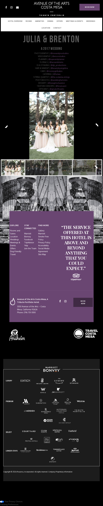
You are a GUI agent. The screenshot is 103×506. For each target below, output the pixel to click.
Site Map (42, 254)
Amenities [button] (39, 21)
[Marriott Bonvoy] (51, 369)
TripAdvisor (29, 242)
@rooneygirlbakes (54, 71)
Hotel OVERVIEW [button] (15, 21)
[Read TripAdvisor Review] (76, 277)
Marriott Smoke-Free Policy (43, 236)
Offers (59, 21)
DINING (50, 21)
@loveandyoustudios (59, 53)
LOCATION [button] (46, 28)
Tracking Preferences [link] (9, 504)
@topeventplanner (56, 59)
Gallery (41, 230)
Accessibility (43, 245)
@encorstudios (58, 56)
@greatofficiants (57, 89)
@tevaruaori (61, 86)
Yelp (26, 245)
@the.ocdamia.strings (60, 77)
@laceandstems (56, 62)
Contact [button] (57, 28)
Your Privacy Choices (13, 501)
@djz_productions (58, 65)
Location (14, 236)
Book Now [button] (89, 7)
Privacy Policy (44, 242)
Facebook (28, 239)
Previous (6, 125)
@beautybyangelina (59, 68)
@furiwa (56, 74)
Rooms (29, 21)
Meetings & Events (74, 21)
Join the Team (30, 248)
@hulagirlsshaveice (56, 83)
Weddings (90, 21)
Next (96, 125)
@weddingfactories (59, 80)
